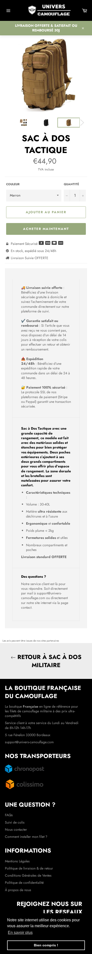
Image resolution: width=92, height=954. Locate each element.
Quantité (71, 184)
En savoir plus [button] (20, 932)
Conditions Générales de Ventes (28, 875)
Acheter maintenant (46, 228)
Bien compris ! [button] (46, 945)
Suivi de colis (15, 822)
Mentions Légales (17, 861)
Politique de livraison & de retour (29, 868)
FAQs (9, 815)
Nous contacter (16, 829)
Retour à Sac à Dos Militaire (48, 661)
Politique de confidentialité (24, 882)
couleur (13, 184)
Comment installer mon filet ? (26, 836)
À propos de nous (18, 889)
